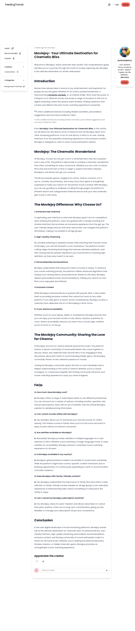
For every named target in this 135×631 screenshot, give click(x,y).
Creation (8, 67)
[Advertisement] (67, 26)
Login (117, 5)
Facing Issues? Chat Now (13, 86)
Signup (125, 5)
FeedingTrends (14, 4)
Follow (124, 82)
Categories (9, 80)
